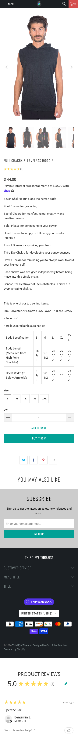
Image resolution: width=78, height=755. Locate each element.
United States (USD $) (36, 613)
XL (35, 398)
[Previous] (7, 67)
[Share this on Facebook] (33, 460)
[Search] (64, 4)
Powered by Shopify (14, 649)
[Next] (71, 67)
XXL (44, 398)
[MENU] (1, 4)
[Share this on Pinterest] (43, 460)
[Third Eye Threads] (39, 4)
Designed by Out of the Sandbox (50, 645)
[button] (57, 683)
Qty (6, 409)
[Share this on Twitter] (24, 460)
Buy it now (39, 438)
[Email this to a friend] (53, 460)
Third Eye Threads (21, 645)
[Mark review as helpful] (68, 730)
